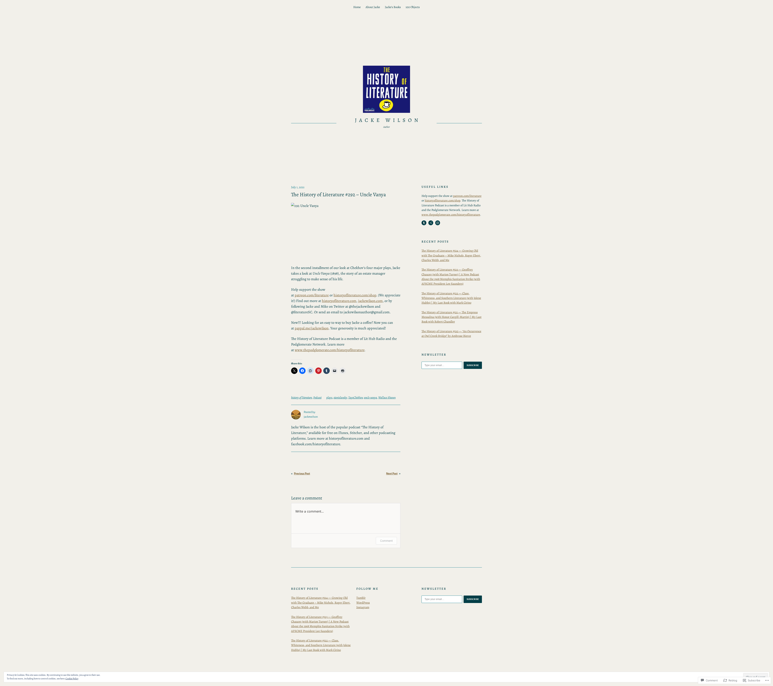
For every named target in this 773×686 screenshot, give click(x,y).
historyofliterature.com (339, 300)
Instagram (362, 607)
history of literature (301, 397)
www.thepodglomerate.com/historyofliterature (329, 350)
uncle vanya (370, 397)
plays (329, 397)
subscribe (473, 365)
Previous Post (302, 473)
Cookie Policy (71, 678)
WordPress (363, 603)
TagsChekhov (355, 397)
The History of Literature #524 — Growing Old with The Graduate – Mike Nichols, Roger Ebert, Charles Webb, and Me (451, 255)
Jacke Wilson (388, 120)
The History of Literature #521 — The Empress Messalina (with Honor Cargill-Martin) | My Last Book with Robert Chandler (452, 317)
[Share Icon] (430, 222)
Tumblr (361, 598)
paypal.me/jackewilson (312, 328)
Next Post (392, 473)
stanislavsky (340, 397)
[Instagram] (437, 222)
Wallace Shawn (387, 397)
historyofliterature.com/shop (355, 295)
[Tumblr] (424, 222)
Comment (386, 540)
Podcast (317, 397)
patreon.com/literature (312, 295)
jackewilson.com (370, 300)
